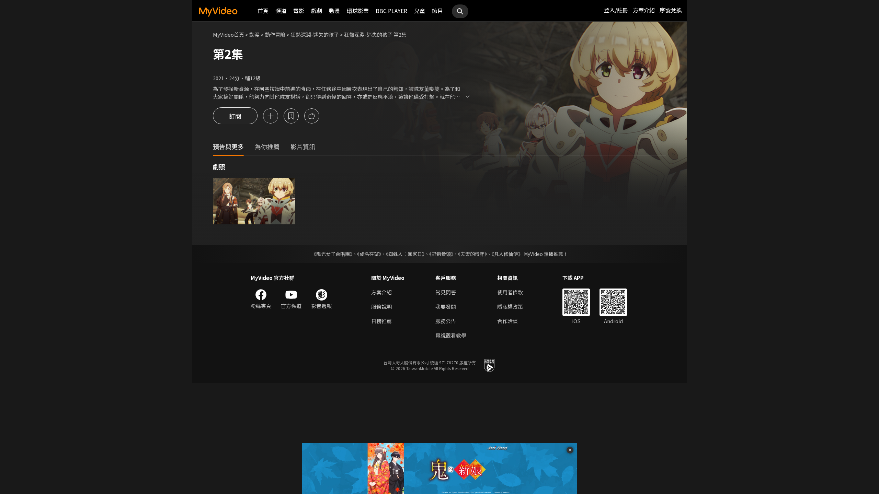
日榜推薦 (381, 321)
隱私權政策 (510, 306)
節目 (437, 11)
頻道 (280, 11)
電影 (298, 11)
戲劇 (316, 11)
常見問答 (445, 292)
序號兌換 (671, 10)
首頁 (263, 11)
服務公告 (445, 321)
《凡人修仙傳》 (507, 253)
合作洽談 (507, 321)
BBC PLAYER (391, 11)
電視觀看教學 (450, 335)
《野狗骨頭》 (441, 253)
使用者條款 (510, 292)
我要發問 (445, 306)
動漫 (334, 11)
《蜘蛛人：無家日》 (405, 253)
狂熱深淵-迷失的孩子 (314, 34)
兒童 (419, 11)
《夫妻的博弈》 (472, 253)
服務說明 (381, 306)
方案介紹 (644, 10)
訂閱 (235, 115)
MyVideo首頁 (228, 34)
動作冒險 (275, 34)
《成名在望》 (369, 253)
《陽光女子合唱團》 (331, 253)
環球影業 (358, 11)
